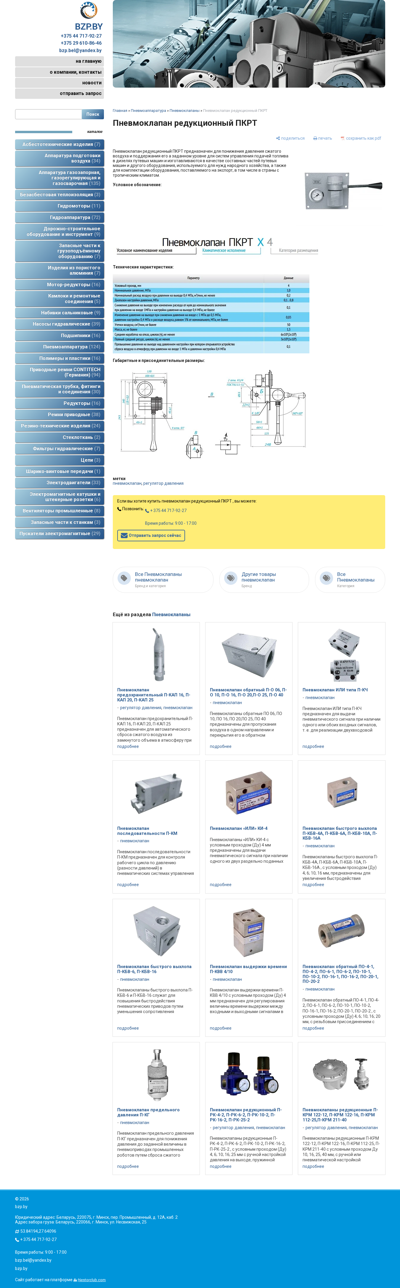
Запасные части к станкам (65, 522)
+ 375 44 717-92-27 (168, 510)
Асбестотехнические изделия (61, 144)
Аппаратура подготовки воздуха (72, 158)
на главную (89, 61)
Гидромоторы (78, 206)
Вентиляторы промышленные (61, 510)
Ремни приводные (73, 414)
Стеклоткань (81, 437)
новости (92, 83)
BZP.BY (89, 26)
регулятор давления (163, 483)
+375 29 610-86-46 (81, 43)
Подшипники (80, 335)
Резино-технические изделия (60, 426)
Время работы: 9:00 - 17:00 (171, 523)
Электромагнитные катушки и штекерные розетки (65, 496)
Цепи (90, 460)
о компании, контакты (76, 72)
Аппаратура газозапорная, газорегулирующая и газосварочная (69, 178)
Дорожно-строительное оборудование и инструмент (63, 231)
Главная (120, 110)
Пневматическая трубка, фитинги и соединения (61, 389)
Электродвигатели (73, 482)
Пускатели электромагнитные (59, 533)
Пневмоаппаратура (71, 347)
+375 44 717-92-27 (81, 36)
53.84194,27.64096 (38, 1231)
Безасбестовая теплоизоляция (59, 194)
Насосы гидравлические (66, 324)
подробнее (128, 746)
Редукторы (81, 403)
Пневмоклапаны (185, 110)
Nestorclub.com (92, 1280)
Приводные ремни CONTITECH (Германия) (65, 372)
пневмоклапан (127, 483)
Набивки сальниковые (70, 312)
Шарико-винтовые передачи (62, 471)
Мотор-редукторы (73, 284)
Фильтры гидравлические (66, 448)
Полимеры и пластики (69, 358)
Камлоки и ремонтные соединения (74, 298)
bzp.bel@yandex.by (80, 50)
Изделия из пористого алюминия (74, 270)
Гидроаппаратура (74, 217)
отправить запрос (81, 93)
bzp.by (21, 1268)
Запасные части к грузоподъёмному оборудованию (78, 251)
